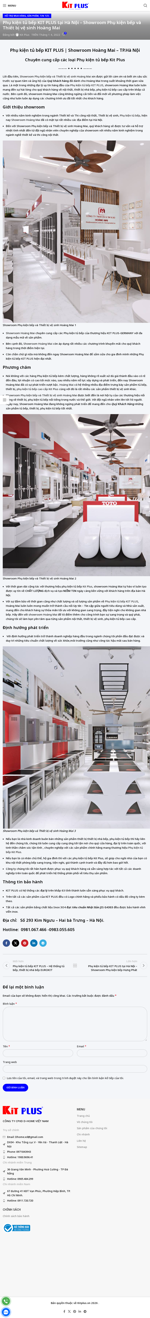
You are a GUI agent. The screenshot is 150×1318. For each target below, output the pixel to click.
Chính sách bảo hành (16, 1216)
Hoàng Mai (66, 384)
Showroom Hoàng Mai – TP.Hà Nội (104, 50)
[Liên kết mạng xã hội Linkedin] (34, 943)
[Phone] (6, 1301)
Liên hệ (81, 1140)
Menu (81, 1109)
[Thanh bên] (4, 399)
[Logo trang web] (75, 5)
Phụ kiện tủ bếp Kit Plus (101, 59)
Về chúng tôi (85, 1122)
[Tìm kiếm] (145, 5)
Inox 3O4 (59, 907)
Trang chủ (83, 1116)
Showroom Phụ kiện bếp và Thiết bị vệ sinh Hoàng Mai (55, 76)
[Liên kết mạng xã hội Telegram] (43, 943)
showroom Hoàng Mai (43, 614)
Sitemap (82, 1147)
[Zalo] (6, 1312)
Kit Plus (24, 34)
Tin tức (44, 15)
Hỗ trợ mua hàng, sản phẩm (22, 15)
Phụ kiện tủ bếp (130, 115)
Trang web (10, 1062)
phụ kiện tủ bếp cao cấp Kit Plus (37, 389)
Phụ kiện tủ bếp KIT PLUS (37, 50)
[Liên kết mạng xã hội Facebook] (6, 943)
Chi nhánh (83, 1134)
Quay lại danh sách (75, 965)
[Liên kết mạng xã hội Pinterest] (24, 943)
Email (81, 1046)
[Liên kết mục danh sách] (38, 1137)
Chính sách (12, 1210)
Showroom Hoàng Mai (25, 120)
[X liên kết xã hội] (15, 943)
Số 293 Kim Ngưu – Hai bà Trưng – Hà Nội (61, 920)
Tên (6, 1046)
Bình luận (10, 1004)
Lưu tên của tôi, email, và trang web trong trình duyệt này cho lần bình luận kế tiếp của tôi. (65, 1078)
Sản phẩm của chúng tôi (92, 1128)
